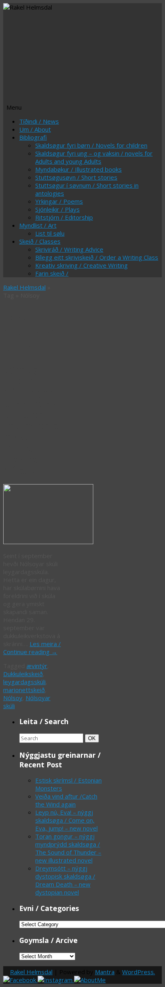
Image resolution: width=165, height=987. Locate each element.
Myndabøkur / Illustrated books (78, 169)
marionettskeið (24, 690)
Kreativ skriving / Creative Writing (81, 265)
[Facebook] (20, 980)
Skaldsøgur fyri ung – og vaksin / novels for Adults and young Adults (94, 157)
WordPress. (138, 972)
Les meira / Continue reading (32, 648)
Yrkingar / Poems (59, 201)
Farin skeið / (51, 273)
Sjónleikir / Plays (57, 209)
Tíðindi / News (39, 121)
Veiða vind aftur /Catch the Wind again (66, 800)
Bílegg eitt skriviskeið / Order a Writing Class (96, 257)
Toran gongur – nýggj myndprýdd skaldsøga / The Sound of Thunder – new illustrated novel (68, 848)
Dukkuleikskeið (23, 674)
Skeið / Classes (39, 241)
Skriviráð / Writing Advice (69, 249)
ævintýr (36, 666)
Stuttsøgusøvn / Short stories (76, 177)
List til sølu (49, 233)
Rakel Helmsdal (24, 287)
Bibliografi (33, 137)
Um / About (35, 129)
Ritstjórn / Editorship (64, 217)
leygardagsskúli (24, 682)
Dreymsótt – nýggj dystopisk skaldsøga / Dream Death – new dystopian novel (65, 880)
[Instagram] (56, 980)
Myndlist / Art (37, 225)
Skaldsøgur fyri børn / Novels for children (91, 145)
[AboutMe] (90, 980)
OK (93, 738)
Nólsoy (12, 698)
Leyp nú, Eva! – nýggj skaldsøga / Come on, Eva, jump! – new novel (66, 820)
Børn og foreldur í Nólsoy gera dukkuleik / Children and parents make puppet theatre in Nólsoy (30, 420)
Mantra (105, 972)
